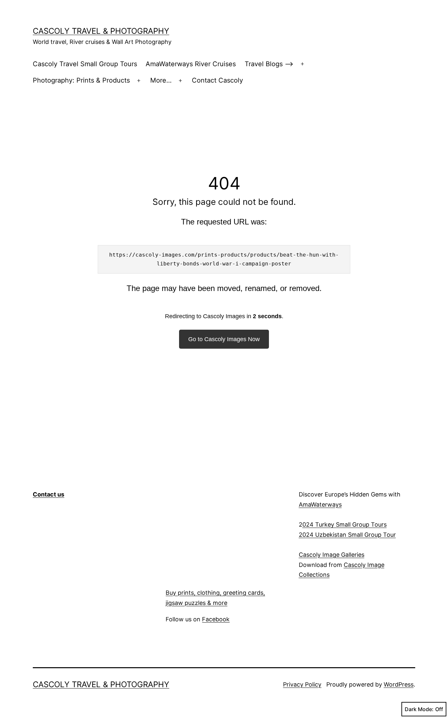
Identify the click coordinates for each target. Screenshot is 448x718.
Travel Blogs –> (269, 64)
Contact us (48, 494)
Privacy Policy (302, 684)
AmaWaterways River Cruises (191, 64)
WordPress (399, 684)
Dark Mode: (419, 709)
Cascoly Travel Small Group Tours (85, 64)
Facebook (216, 619)
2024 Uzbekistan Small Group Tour (347, 534)
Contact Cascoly (217, 80)
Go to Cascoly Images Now (224, 339)
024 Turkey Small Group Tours (344, 524)
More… (161, 80)
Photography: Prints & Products (81, 80)
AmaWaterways (320, 504)
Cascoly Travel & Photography (101, 31)
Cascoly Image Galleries (331, 554)
